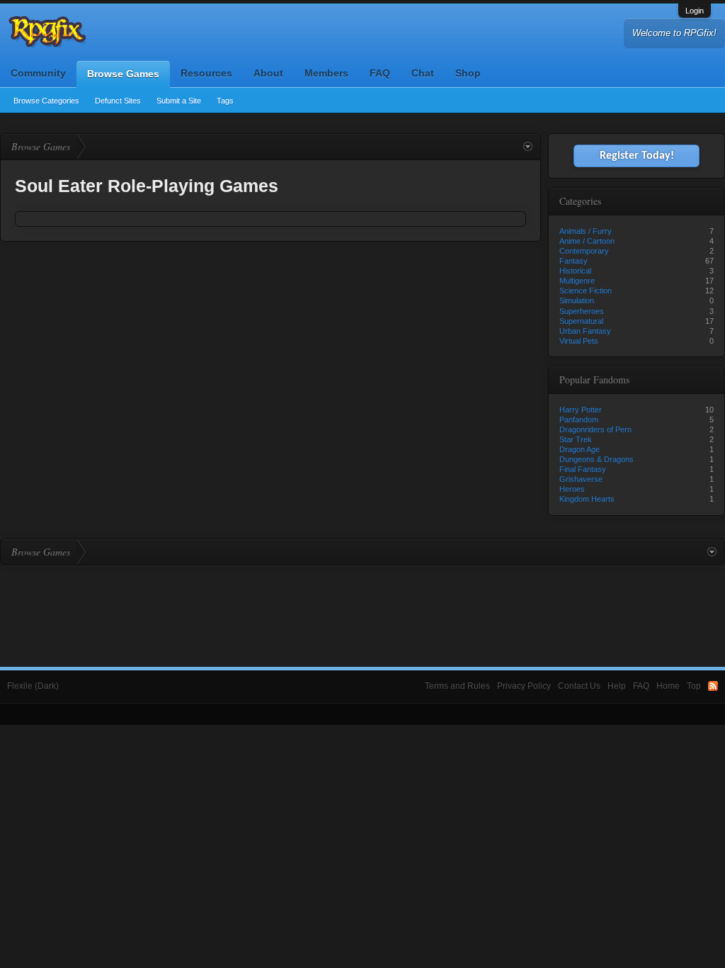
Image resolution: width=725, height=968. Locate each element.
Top (694, 686)
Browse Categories (46, 100)
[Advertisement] (362, 604)
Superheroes (581, 311)
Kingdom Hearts (587, 499)
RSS (713, 686)
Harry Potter (580, 409)
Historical (575, 270)
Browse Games (123, 73)
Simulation (576, 300)
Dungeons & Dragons (596, 459)
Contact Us (579, 686)
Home (668, 686)
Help (616, 686)
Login (694, 10)
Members (326, 73)
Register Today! (637, 156)
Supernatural (581, 321)
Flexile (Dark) (33, 686)
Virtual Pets (578, 341)
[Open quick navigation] (527, 147)
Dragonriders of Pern (595, 429)
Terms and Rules (457, 686)
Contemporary (584, 251)
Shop (468, 73)
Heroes (572, 489)
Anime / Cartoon (587, 241)
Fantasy (573, 261)
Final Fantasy (582, 469)
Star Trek (575, 439)
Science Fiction (585, 290)
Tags (225, 100)
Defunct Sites (118, 100)
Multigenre (577, 280)
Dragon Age (579, 449)
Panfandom (578, 419)
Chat (422, 73)
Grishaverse (581, 479)
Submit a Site (178, 100)
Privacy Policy (524, 686)
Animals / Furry (585, 231)
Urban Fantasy (585, 331)
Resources (206, 73)
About (268, 73)
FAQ (380, 73)
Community (38, 73)
